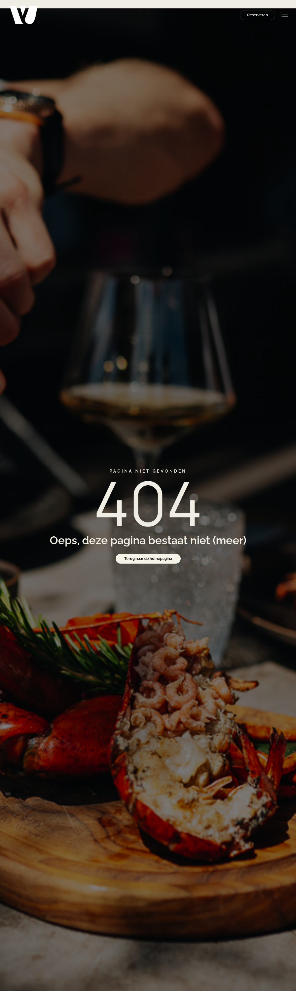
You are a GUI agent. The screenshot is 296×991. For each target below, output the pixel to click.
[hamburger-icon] (284, 15)
